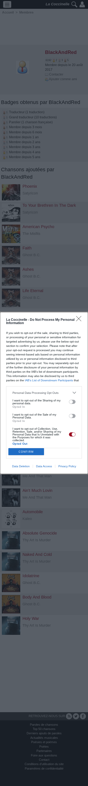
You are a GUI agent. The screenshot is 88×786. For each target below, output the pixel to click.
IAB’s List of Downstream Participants (49, 380)
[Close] (80, 320)
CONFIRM (26, 451)
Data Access (44, 466)
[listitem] (44, 393)
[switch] (72, 402)
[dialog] (44, 393)
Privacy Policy (67, 466)
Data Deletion (21, 466)
